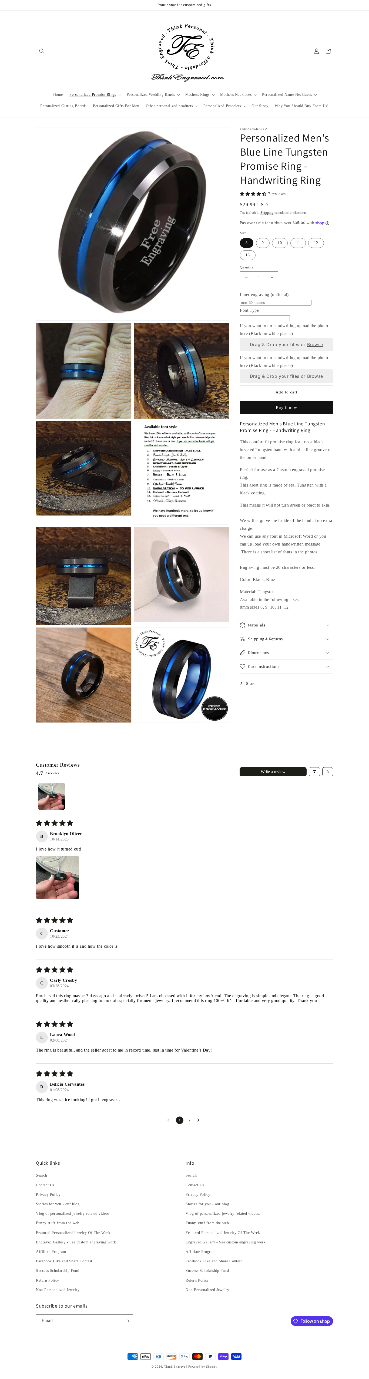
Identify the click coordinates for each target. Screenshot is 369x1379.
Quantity (247, 267)
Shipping (267, 213)
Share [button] (251, 683)
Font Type (249, 310)
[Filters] (314, 771)
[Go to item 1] (51, 796)
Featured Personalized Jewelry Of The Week (73, 1233)
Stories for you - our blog (58, 1204)
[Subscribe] (127, 1321)
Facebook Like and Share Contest (64, 1261)
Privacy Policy (48, 1195)
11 (298, 243)
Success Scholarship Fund (57, 1271)
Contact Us (45, 1185)
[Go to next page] (199, 1120)
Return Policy (47, 1280)
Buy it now (286, 407)
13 (248, 255)
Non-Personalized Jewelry (57, 1290)
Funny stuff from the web (57, 1223)
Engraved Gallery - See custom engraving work (76, 1242)
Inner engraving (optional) (264, 294)
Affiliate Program (51, 1252)
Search (41, 1176)
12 (316, 243)
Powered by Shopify (202, 1366)
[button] (42, 51)
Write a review (273, 771)
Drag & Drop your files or (286, 344)
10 (280, 243)
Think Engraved (175, 1366)
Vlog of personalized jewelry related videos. (73, 1214)
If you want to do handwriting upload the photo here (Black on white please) (284, 329)
